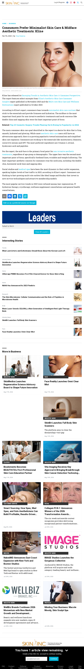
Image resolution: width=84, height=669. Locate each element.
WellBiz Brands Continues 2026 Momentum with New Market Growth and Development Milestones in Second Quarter (19, 610)
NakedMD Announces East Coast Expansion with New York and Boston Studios (20, 560)
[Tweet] (20, 196)
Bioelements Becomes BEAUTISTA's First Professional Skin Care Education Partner (20, 470)
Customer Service (10, 504)
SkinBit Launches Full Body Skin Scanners (19, 320)
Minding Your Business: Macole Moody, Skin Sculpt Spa (60, 609)
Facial (47, 504)
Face (3, 329)
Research (5, 294)
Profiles (48, 603)
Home (4, 23)
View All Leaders (42, 232)
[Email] (4, 196)
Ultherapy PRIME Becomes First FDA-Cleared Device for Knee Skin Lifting (33, 274)
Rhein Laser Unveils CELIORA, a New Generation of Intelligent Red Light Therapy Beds (35, 310)
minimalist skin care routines (62, 110)
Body (3, 306)
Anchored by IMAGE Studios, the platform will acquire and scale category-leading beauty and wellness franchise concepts (62, 567)
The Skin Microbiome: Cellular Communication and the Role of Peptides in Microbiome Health (33, 298)
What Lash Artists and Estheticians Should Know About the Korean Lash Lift (33, 251)
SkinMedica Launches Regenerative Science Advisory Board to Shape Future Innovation (34, 263)
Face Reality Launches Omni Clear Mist (18, 332)
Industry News (6, 259)
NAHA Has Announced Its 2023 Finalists (18, 286)
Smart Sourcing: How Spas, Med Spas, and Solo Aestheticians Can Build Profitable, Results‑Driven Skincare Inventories (21, 511)
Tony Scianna (20, 36)
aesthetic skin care (49, 133)
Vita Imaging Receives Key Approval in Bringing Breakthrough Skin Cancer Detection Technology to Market (62, 470)
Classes (7, 462)
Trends (4, 248)
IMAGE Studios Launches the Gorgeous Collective (59, 559)
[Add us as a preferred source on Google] (25, 196)
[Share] (9, 196)
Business (12, 23)
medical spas (24, 169)
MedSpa (6, 553)
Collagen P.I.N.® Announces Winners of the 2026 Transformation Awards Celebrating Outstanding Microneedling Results (59, 511)
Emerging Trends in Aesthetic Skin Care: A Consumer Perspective (51, 95)
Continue (53, 659)
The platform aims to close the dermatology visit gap (58, 431)
